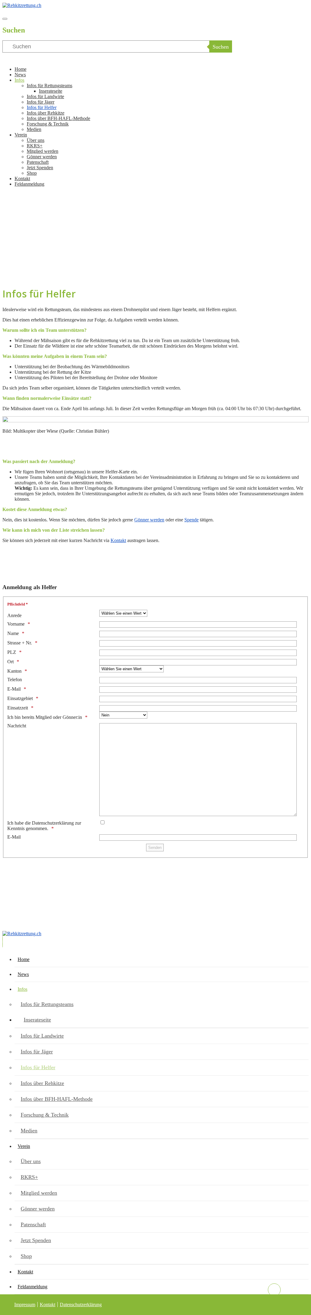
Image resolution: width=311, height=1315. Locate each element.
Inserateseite (50, 91)
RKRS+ (35, 145)
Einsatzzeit (17, 707)
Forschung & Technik (48, 123)
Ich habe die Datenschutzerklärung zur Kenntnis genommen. (44, 825)
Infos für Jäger (40, 102)
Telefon (14, 679)
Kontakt (22, 178)
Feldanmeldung (29, 184)
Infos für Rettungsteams (49, 85)
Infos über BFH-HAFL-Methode (58, 118)
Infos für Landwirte (45, 96)
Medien (34, 129)
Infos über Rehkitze (45, 112)
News (20, 74)
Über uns (35, 140)
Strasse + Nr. (19, 642)
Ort (10, 661)
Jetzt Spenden (40, 167)
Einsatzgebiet (20, 698)
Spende (191, 519)
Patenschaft (38, 162)
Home (20, 69)
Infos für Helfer (41, 107)
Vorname (16, 624)
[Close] (4, 19)
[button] (155, 257)
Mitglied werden (42, 151)
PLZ (11, 652)
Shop (32, 173)
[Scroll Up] (274, 1289)
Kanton (14, 671)
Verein (21, 134)
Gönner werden (42, 156)
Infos (19, 80)
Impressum (24, 1304)
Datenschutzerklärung (81, 1304)
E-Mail (14, 689)
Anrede (14, 615)
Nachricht (16, 725)
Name (13, 633)
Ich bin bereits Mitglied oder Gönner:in (44, 717)
